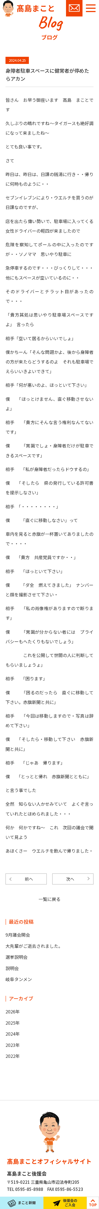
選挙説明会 (17, 957)
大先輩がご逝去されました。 (34, 946)
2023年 (13, 1045)
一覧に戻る (49, 899)
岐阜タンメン (19, 979)
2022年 (13, 1056)
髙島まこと (35, 7)
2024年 (13, 1033)
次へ (70, 879)
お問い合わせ (74, 8)
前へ (29, 879)
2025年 (13, 1022)
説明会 (12, 968)
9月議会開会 (18, 934)
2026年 (13, 1011)
